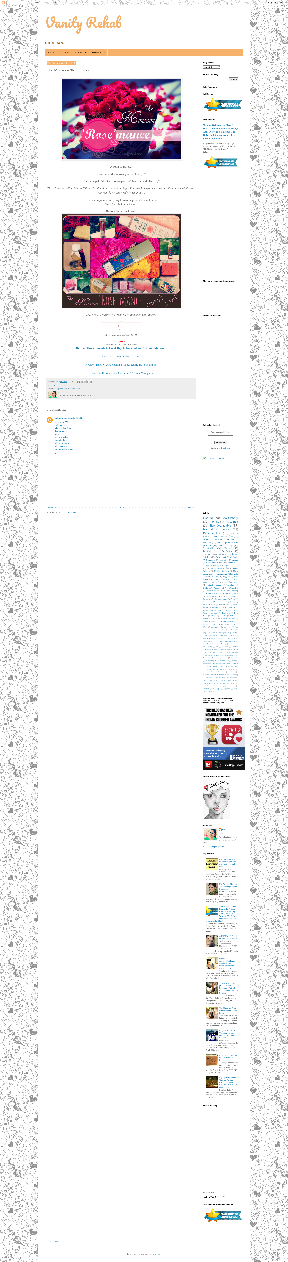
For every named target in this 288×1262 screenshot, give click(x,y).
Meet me (217, 649)
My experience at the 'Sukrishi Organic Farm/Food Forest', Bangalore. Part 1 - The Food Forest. (228, 1082)
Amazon (217, 588)
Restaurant (206, 663)
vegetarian (227, 689)
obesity (226, 683)
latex (142, 1254)
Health (221, 562)
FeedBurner (226, 447)
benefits (232, 672)
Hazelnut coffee (214, 644)
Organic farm (222, 658)
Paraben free (212, 533)
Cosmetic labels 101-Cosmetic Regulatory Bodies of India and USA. (227, 863)
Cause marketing (215, 610)
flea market (209, 677)
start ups (215, 686)
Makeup (235, 590)
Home (51, 52)
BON (225, 588)
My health (234, 557)
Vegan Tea (211, 669)
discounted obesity (225, 675)
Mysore (206, 618)
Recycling (230, 585)
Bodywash (206, 599)
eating (236, 675)
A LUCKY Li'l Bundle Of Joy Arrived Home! (228, 937)
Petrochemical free (223, 536)
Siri (223, 829)
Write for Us (98, 52)
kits (204, 610)
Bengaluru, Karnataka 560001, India (69, 388)
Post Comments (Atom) (67, 512)
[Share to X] (85, 381)
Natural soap (225, 545)
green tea (217, 680)
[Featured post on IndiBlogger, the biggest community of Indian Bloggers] (222, 112)
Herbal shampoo (220, 602)
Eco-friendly (230, 518)
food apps (227, 627)
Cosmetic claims (220, 599)
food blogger (220, 677)
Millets (232, 616)
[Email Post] (73, 381)
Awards (230, 630)
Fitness (222, 638)
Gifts (221, 641)
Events (227, 548)
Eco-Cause (207, 602)
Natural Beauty (218, 652)
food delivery (231, 677)
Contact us (80, 52)
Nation (214, 618)
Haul (204, 644)
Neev (221, 604)
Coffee (205, 635)
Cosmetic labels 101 (221, 579)
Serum (236, 663)
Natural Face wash (213, 593)
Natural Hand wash (232, 652)
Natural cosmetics (216, 529)
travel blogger (207, 689)
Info (226, 568)
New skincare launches (228, 655)
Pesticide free (210, 551)
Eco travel (212, 638)
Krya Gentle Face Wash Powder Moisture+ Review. (228, 1057)
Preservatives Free (223, 661)
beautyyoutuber (208, 672)
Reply (57, 453)
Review (214, 521)
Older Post (191, 507)
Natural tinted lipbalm (214, 596)
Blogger (158, 1254)
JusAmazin (225, 647)
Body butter (232, 633)
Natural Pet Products (212, 655)
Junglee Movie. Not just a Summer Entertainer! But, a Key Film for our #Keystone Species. (228, 988)
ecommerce (216, 627)
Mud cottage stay (227, 649)
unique (218, 689)
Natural (208, 518)
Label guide (215, 582)
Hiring (223, 644)
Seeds (230, 663)
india (234, 680)
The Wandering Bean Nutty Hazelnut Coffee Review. (228, 1010)
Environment (221, 557)
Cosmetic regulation (210, 613)
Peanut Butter (233, 658)
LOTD (213, 616)
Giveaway (225, 590)
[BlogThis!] (82, 381)
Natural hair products (230, 593)
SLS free (232, 521)
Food (220, 554)
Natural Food (233, 562)
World (205, 627)
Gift (215, 641)
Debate (223, 635)
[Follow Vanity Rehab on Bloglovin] (216, 818)
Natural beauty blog (228, 621)
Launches (223, 616)
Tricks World (55, 1241)
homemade (220, 630)
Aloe (205, 568)
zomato (210, 691)
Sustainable (208, 548)
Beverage (222, 633)
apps (233, 669)
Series (66, 386)
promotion (206, 686)
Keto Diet (235, 647)
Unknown (59, 417)
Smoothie (208, 666)
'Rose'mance (58, 386)
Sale (213, 624)
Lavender (208, 649)
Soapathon (210, 559)
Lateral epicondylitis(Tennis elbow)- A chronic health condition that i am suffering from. (227, 963)
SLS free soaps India (219, 663)
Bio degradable (220, 525)
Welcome (223, 669)
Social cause (230, 596)
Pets (227, 604)
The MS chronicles (229, 607)
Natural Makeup (213, 565)
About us (65, 52)
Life (208, 557)
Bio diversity (216, 568)
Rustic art (207, 587)
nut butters (217, 683)
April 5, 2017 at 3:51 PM (74, 417)
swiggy (223, 686)
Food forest (232, 638)
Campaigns (234, 588)
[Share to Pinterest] (91, 381)
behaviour (221, 672)
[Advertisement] (127, 526)
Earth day (226, 613)
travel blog (232, 686)
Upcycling (223, 624)
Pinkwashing (210, 661)
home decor (226, 680)
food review (207, 680)
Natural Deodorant (228, 618)
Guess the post (232, 554)
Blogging (226, 576)
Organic (235, 559)
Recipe (205, 624)
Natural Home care (210, 621)
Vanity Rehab (83, 22)
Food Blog (223, 559)
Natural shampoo (214, 585)
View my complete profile (213, 846)
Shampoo (215, 607)
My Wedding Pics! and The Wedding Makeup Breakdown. (228, 886)
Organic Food (229, 565)
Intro (211, 647)
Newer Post (52, 507)
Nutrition (206, 658)
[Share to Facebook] (88, 381)
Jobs (217, 647)
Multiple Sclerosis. (222, 571)
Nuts (213, 658)
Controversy (214, 635)
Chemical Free (230, 610)
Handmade (210, 562)
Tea (237, 666)
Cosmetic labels (212, 590)
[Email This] (78, 381)
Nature (213, 604)
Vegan (233, 624)
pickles (233, 683)
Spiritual (231, 666)
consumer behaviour (209, 675)
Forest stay (206, 641)
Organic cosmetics (212, 539)
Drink (231, 635)
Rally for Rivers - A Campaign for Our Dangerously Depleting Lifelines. (228, 1034)
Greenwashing (231, 641)
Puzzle (234, 661)
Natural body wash (230, 582)
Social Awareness (219, 666)
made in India (207, 683)
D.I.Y (233, 599)
